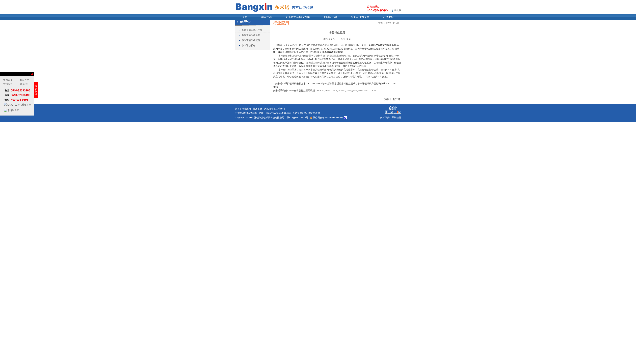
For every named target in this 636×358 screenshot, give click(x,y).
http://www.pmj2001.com (278, 113)
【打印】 (396, 99)
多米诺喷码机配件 (251, 40)
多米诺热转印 (249, 45)
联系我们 (280, 108)
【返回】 (387, 99)
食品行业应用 (392, 23)
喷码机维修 (314, 113)
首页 (244, 17)
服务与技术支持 (360, 17)
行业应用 (246, 108)
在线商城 (388, 17)
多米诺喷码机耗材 (251, 35)
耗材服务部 (25, 104)
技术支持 (257, 108)
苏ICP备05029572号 (297, 117)
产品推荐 (268, 108)
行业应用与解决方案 (298, 17)
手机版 (397, 10)
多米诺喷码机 (300, 113)
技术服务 (8, 84)
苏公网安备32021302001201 (327, 117)
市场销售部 (13, 110)
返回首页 (8, 80)
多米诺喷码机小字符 (252, 30)
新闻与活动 (330, 17)
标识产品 (266, 17)
